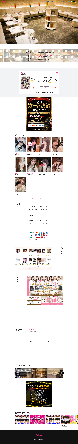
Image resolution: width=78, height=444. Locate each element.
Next (63, 373)
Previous (14, 373)
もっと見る (55, 72)
